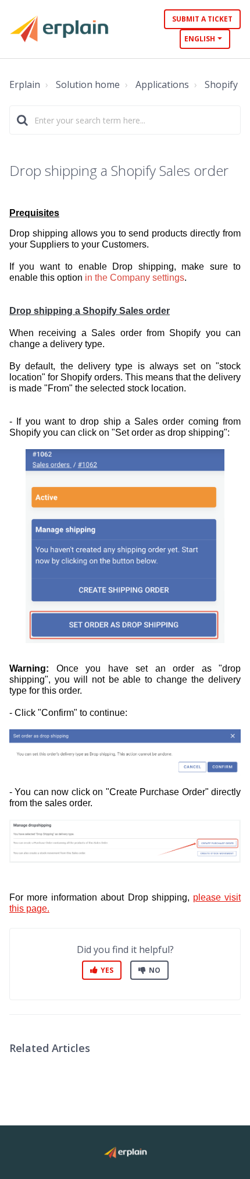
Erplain (24, 84)
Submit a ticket (202, 19)
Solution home (88, 84)
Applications (162, 84)
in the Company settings (134, 278)
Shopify (221, 84)
